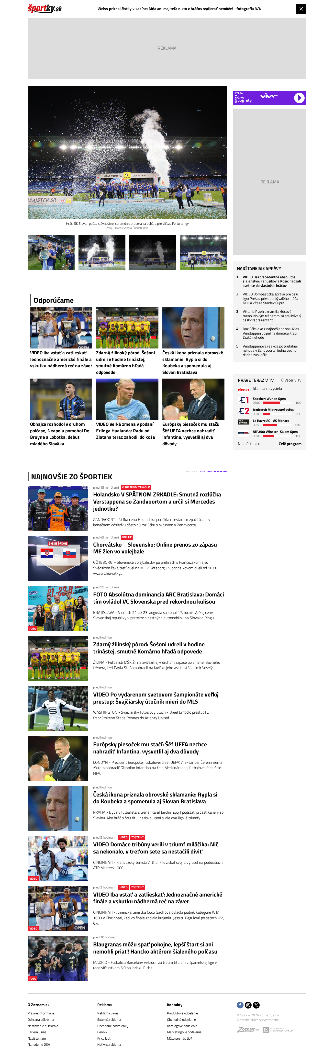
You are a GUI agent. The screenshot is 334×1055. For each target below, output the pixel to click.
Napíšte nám (37, 1038)
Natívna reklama (109, 1044)
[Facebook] (240, 1005)
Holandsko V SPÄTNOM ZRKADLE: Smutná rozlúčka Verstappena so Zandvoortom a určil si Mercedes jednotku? (157, 501)
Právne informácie (41, 1013)
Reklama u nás (108, 1013)
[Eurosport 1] (243, 400)
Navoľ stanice (249, 444)
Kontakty (174, 1005)
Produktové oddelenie (182, 1013)
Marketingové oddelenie (184, 1031)
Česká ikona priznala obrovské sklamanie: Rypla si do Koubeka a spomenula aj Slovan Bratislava (155, 798)
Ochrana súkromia (41, 1019)
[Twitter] (256, 1005)
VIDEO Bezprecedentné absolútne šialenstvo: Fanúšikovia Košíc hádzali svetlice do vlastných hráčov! (272, 281)
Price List (104, 1038)
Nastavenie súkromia (43, 1025)
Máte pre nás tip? (179, 1038)
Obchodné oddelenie (181, 1019)
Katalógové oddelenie (182, 1025)
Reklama (104, 1005)
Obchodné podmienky (112, 1025)
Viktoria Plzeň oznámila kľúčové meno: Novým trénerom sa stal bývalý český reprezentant (272, 316)
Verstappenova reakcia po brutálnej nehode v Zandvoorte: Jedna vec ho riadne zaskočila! (270, 350)
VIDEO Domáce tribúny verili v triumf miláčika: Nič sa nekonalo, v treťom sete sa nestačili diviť (155, 848)
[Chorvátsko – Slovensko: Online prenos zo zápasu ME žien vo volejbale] (58, 558)
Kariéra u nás (37, 1031)
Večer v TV (293, 380)
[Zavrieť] (301, 9)
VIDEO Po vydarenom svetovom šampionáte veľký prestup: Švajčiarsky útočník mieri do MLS (156, 698)
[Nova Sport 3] (243, 422)
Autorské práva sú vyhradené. (258, 1019)
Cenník (102, 1031)
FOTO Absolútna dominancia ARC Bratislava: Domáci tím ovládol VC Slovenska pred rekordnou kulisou (158, 598)
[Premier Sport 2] (243, 433)
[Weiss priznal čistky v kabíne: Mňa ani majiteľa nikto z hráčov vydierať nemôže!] (51, 252)
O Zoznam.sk (38, 1005)
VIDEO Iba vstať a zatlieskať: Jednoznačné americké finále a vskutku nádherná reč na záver (157, 898)
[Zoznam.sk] (250, 1030)
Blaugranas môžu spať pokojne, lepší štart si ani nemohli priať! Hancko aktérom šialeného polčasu (155, 948)
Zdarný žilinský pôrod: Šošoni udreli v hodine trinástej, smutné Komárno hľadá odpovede (149, 648)
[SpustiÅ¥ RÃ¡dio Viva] (269, 95)
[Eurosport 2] (243, 411)
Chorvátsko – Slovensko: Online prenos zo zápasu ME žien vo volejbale (155, 548)
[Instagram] (248, 1005)
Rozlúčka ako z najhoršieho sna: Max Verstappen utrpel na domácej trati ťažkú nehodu (271, 333)
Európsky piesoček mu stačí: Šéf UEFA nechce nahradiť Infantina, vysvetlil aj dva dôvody (150, 748)
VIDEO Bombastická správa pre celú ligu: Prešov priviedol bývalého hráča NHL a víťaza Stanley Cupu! (270, 298)
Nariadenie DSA (39, 1044)
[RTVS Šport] (243, 390)
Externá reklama (109, 1019)
